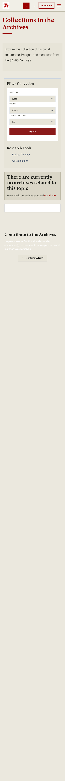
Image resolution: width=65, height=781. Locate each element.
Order (12, 104)
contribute (50, 195)
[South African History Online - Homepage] (6, 5)
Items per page (18, 115)
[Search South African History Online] (26, 6)
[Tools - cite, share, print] (34, 5)
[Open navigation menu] (59, 5)
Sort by (13, 92)
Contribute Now (32, 258)
